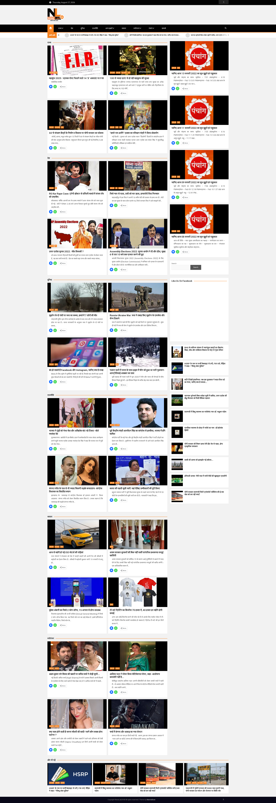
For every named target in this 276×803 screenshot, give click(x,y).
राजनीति (95, 28)
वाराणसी (62, 783)
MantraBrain (151, 800)
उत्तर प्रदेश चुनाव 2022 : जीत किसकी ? (66, 251)
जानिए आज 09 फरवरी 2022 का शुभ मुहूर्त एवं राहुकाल (194, 182)
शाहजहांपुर (121, 188)
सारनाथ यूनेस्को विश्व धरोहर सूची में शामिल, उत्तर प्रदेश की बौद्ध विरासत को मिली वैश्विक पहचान (205, 396)
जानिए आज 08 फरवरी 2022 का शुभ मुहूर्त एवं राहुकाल (194, 236)
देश (72, 28)
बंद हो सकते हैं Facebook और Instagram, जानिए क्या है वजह (76, 370)
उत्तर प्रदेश (124, 72)
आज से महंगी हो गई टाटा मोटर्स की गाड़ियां (66, 552)
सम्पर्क (164, 28)
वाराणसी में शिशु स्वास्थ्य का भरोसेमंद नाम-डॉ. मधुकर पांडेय (205, 411)
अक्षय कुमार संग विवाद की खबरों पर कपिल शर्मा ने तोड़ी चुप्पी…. (74, 674)
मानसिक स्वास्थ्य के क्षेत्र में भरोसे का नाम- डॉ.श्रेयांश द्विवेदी (203, 429)
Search (174, 263)
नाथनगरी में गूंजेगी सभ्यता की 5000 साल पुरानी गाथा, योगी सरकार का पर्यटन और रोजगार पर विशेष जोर (205, 789)
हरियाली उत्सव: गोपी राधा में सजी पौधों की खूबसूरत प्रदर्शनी (205, 476)
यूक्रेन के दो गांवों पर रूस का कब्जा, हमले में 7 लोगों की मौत (73, 315)
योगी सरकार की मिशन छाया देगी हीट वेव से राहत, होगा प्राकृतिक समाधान (203, 445)
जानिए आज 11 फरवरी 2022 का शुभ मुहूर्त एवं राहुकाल (194, 128)
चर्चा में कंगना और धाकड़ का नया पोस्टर (126, 731)
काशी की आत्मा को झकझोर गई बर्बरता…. (198, 460)
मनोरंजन (136, 28)
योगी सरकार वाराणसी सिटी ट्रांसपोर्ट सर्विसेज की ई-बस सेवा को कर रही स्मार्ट (204, 493)
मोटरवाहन (57, 546)
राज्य (59, 28)
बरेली (205, 783)
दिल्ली (117, 127)
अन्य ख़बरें (108, 28)
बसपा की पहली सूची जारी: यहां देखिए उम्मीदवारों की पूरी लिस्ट (135, 488)
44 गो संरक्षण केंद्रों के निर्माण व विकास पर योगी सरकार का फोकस (76, 133)
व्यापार (124, 28)
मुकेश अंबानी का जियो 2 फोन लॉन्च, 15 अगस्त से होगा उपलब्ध (74, 610)
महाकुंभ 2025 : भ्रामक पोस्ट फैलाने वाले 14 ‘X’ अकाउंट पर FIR (76, 78)
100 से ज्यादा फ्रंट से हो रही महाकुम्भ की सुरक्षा (129, 78)
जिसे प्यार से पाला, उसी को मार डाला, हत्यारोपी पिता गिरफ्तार (134, 193)
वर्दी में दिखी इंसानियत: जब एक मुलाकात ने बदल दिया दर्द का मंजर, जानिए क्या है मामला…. (204, 380)
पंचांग (150, 28)
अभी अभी (51, 72)
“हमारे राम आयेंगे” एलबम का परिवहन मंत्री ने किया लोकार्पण (134, 133)
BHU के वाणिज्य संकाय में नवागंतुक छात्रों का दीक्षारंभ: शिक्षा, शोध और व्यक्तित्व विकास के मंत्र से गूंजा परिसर (203, 348)
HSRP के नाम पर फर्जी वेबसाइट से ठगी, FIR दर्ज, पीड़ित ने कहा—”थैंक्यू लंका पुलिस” (204, 364)
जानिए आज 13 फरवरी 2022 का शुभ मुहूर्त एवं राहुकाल (194, 73)
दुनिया (83, 28)
